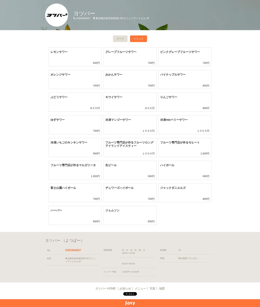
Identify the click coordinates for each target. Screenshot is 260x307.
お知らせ (125, 288)
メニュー (140, 288)
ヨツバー (84, 13)
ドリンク (138, 38)
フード (120, 38)
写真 (152, 288)
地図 (162, 288)
